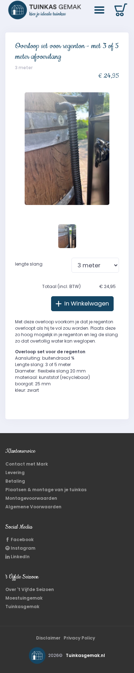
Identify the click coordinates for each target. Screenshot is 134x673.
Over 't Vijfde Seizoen (29, 589)
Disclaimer (48, 638)
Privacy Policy (79, 638)
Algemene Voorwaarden (33, 507)
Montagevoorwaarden (31, 498)
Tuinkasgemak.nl (85, 655)
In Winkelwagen (86, 303)
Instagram (22, 548)
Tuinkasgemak (22, 606)
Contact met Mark (26, 464)
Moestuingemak (24, 598)
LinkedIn (20, 557)
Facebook (22, 539)
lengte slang (29, 264)
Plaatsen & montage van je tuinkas (45, 490)
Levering (15, 472)
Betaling (15, 481)
